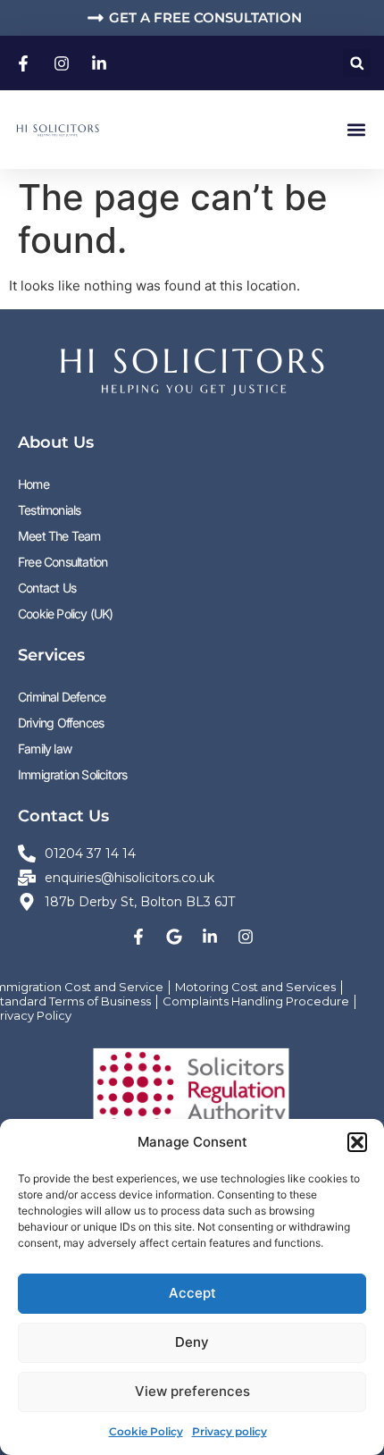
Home (33, 484)
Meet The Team (59, 535)
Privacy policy (229, 1431)
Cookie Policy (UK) (65, 613)
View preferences (192, 1391)
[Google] (174, 937)
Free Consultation (62, 561)
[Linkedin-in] (210, 937)
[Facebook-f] (138, 937)
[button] (357, 1142)
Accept (192, 1292)
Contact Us (47, 587)
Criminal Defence (61, 696)
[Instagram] (246, 937)
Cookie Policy (146, 1431)
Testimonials (49, 509)
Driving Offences (61, 722)
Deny (192, 1341)
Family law (44, 748)
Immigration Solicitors (72, 774)
